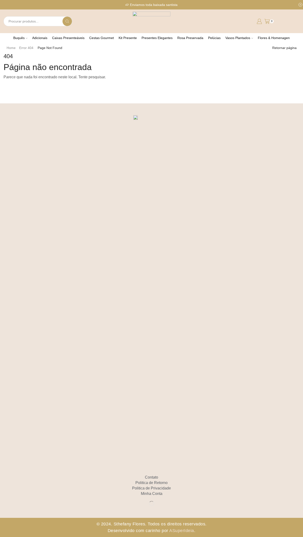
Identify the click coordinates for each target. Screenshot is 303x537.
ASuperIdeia (181, 530)
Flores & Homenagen (274, 38)
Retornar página (284, 48)
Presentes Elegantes (157, 38)
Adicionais (39, 38)
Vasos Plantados (237, 38)
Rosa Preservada (190, 38)
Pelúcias (214, 38)
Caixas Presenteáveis (68, 38)
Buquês (19, 38)
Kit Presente (128, 38)
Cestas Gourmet (101, 38)
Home (11, 48)
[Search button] (67, 21)
